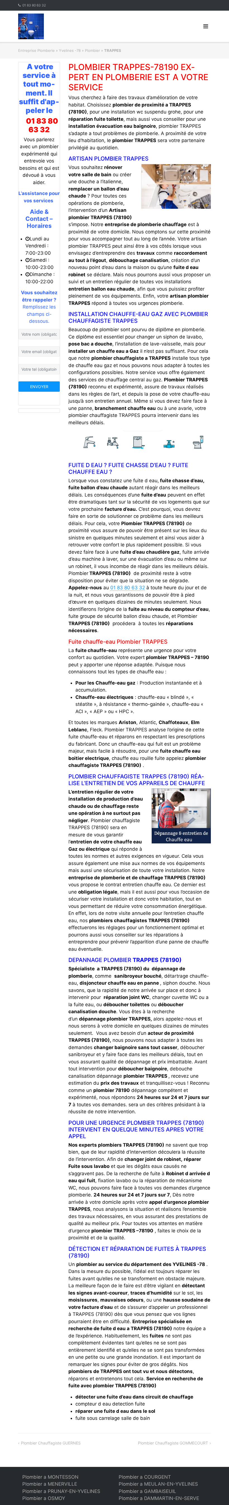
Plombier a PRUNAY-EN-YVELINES (61, 1491)
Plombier (92, 50)
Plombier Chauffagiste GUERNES (51, 1443)
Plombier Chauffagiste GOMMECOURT (173, 1443)
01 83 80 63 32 (34, 5)
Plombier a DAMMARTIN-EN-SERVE (159, 1498)
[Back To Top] (215, 1491)
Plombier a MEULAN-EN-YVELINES (158, 1484)
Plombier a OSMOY (43, 1498)
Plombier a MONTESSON (50, 1477)
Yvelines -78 (70, 50)
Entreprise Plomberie (36, 50)
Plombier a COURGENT (145, 1477)
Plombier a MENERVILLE (49, 1484)
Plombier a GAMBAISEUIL (147, 1491)
